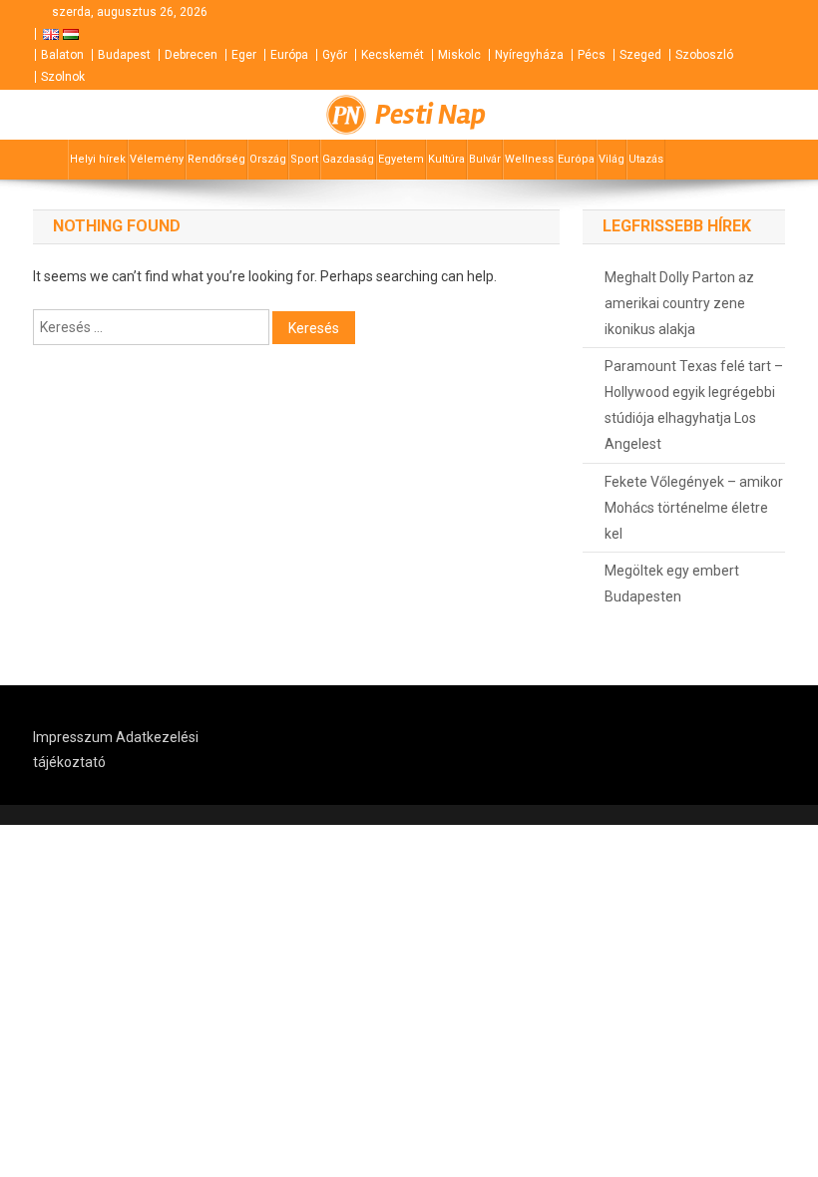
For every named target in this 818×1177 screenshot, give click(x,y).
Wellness (529, 159)
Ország (267, 159)
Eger (243, 55)
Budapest (124, 55)
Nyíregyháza (529, 55)
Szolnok (63, 77)
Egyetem (401, 159)
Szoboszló (704, 55)
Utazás (645, 159)
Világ (611, 159)
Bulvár (485, 159)
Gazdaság (348, 159)
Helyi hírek (98, 159)
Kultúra (446, 159)
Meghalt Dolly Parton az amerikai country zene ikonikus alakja (679, 303)
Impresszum (73, 737)
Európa (289, 55)
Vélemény (157, 159)
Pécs (592, 55)
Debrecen (191, 55)
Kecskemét (392, 55)
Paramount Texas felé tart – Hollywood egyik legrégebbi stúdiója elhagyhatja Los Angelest (694, 405)
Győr (334, 55)
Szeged (640, 55)
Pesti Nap (430, 115)
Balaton (62, 55)
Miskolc (459, 55)
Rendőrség (216, 159)
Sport (304, 159)
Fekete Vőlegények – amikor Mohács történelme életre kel (694, 508)
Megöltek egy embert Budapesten (672, 583)
